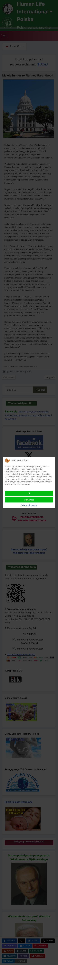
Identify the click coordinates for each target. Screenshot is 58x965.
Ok (29, 493)
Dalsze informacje (29, 505)
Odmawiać (29, 500)
